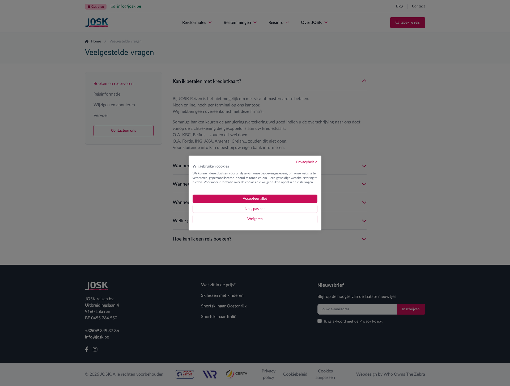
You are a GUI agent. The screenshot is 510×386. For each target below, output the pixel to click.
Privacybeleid (306, 162)
